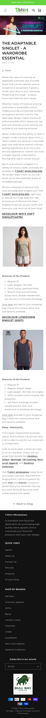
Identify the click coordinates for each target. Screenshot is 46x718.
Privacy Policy (12, 580)
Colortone (10, 626)
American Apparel (14, 602)
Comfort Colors (13, 620)
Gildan (8, 632)
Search (8, 550)
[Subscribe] (38, 666)
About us (9, 556)
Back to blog (24, 503)
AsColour (9, 596)
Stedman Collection (15, 650)
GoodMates (11, 638)
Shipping (9, 574)
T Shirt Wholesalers (26, 708)
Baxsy (8, 614)
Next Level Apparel (15, 644)
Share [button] (8, 70)
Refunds (9, 568)
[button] (5, 10)
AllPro (8, 608)
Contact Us (10, 562)
